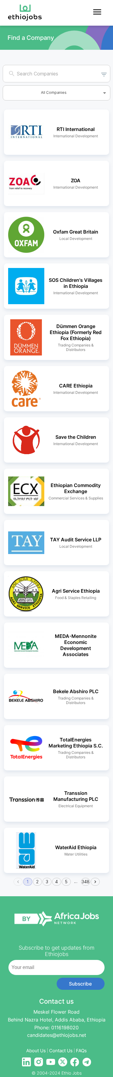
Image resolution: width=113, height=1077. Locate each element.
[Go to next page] (95, 882)
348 (85, 881)
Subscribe (80, 984)
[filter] (104, 74)
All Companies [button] (54, 92)
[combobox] (50, 73)
